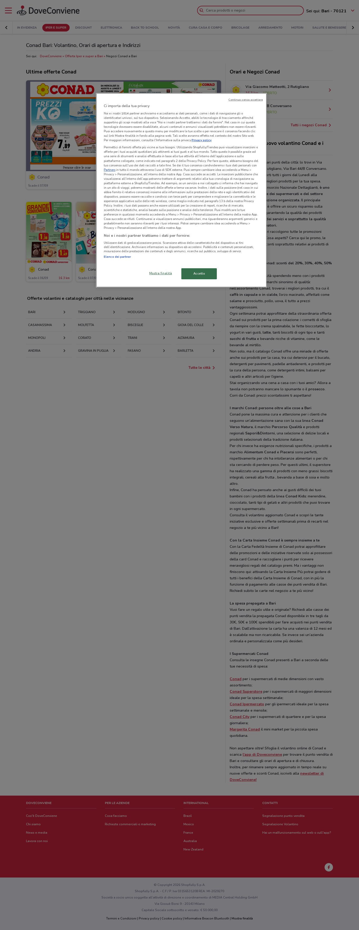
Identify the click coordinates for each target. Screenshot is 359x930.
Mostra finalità (160, 273)
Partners (109, 170)
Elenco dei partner (117, 257)
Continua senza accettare (245, 100)
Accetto (199, 273)
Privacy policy (202, 140)
